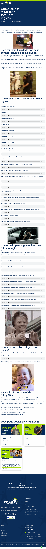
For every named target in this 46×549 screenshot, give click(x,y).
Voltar (28, 544)
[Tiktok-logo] (16, 514)
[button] (10, 3)
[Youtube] (11, 514)
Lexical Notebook (36, 397)
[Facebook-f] (8, 514)
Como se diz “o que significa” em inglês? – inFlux (12, 409)
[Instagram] (6, 514)
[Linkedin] (13, 514)
